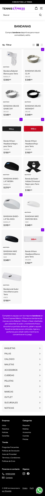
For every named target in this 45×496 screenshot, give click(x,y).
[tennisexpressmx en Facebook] (28, 473)
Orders (24, 488)
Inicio (4, 425)
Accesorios (27, 432)
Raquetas (26, 425)
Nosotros (5, 429)
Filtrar (9, 45)
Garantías (5, 436)
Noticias (5, 432)
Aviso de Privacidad (9, 454)
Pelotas (25, 439)
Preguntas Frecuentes (10, 447)
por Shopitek (6, 491)
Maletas (26, 429)
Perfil (32, 488)
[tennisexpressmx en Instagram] (24, 473)
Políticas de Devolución (10, 451)
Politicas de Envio (8, 461)
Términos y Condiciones (11, 458)
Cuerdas (26, 436)
